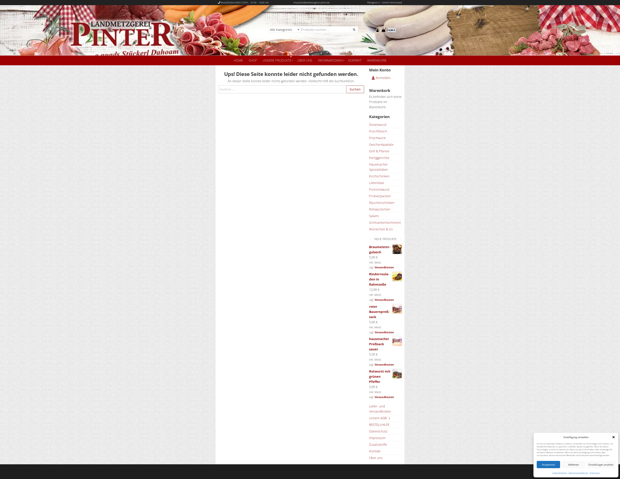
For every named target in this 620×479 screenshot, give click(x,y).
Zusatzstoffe (378, 444)
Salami (374, 216)
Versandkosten (384, 267)
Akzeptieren (548, 464)
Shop (253, 60)
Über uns (304, 60)
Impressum (594, 472)
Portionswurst (379, 189)
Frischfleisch (378, 131)
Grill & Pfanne (379, 151)
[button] (613, 437)
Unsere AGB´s (379, 418)
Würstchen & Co (381, 229)
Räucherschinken (381, 202)
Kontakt (355, 60)
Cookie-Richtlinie (559, 472)
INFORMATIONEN (330, 60)
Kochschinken (379, 176)
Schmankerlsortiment (385, 222)
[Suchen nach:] (291, 89)
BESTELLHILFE (379, 424)
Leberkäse (376, 183)
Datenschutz (378, 431)
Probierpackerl (380, 196)
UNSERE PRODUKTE (277, 60)
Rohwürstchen (379, 209)
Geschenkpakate (381, 144)
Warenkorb (376, 60)
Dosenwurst (378, 124)
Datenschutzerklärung (578, 472)
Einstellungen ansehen (601, 464)
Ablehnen (573, 464)
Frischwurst (377, 138)
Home (238, 60)
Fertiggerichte (379, 158)
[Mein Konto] (377, 30)
